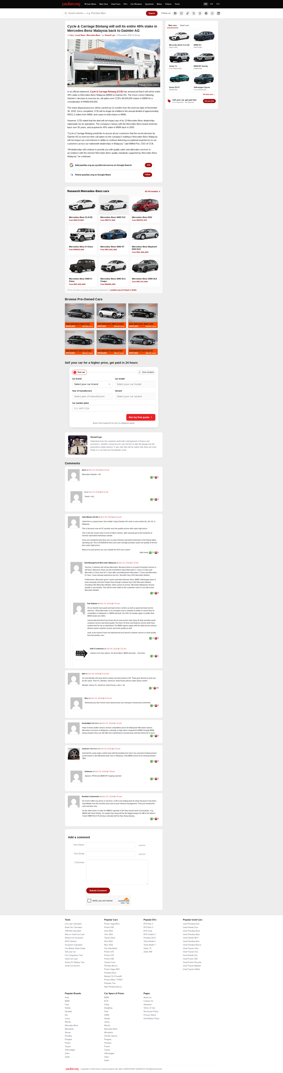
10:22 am (108, 698)
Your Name (78, 844)
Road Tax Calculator (73, 927)
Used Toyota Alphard (192, 966)
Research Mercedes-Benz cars (88, 191)
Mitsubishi (69, 1029)
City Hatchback (110, 948)
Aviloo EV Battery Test (74, 962)
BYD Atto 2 (148, 924)
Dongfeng (108, 1008)
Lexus (67, 1019)
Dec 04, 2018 (112, 649)
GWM (106, 1015)
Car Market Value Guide (75, 948)
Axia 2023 (108, 931)
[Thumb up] (151, 477)
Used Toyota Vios (190, 952)
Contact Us (148, 1001)
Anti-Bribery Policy (151, 1019)
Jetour (107, 1022)
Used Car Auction (72, 966)
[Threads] (200, 13)
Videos (168, 4)
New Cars (103, 4)
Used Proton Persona (192, 962)
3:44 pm (118, 796)
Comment (79, 862)
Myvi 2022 (108, 945)
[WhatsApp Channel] (212, 13)
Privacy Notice (150, 1015)
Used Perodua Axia (191, 924)
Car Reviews (136, 4)
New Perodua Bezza (113, 987)
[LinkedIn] (218, 13)
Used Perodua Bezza (192, 945)
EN (205, 4)
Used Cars (115, 4)
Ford (67, 1005)
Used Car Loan (71, 959)
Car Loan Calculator (73, 924)
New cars (172, 25)
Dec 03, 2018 (94, 470)
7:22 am (123, 649)
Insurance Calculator (73, 945)
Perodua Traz (110, 983)
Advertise (148, 1005)
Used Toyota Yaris (191, 948)
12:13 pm (105, 674)
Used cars (184, 25)
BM (211, 4)
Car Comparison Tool (74, 955)
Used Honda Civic (190, 927)
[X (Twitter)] (193, 13)
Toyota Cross (110, 962)
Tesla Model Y (150, 945)
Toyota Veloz (109, 938)
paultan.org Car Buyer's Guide (123, 290)
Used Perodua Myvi (191, 934)
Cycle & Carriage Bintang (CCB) (106, 91)
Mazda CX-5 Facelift (113, 976)
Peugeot (68, 1039)
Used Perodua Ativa (191, 931)
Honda (67, 1008)
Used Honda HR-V (191, 938)
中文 (218, 4)
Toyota (68, 1046)
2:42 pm (117, 749)
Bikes (159, 4)
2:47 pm (116, 604)
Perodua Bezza (110, 966)
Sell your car (70, 952)
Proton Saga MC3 (111, 924)
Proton (67, 1043)
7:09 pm (111, 771)
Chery (106, 1005)
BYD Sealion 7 (150, 934)
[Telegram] (206, 13)
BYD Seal (148, 931)
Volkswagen (70, 1050)
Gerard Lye (110, 35)
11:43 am (105, 470)
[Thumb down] (156, 477)
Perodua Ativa (110, 973)
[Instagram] (181, 13)
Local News (80, 35)
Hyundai (68, 1011)
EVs (125, 4)
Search (152, 13)
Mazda (68, 1022)
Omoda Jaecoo (110, 1036)
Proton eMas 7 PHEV (113, 980)
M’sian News (90, 4)
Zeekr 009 (148, 952)
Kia (66, 1015)
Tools (177, 4)
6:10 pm (105, 492)
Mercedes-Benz (93, 35)
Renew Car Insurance (74, 938)
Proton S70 (109, 952)
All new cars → (209, 94)
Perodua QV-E (150, 938)
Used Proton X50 (190, 959)
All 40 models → (152, 191)
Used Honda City (190, 955)
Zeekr (67, 1057)
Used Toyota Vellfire (191, 969)
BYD (106, 1001)
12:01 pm (118, 517)
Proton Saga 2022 (112, 969)
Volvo (67, 1053)
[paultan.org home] (71, 4)
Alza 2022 (108, 941)
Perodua (68, 1036)
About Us (148, 998)
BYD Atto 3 (148, 927)
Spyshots (149, 4)
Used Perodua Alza (191, 941)
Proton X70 (109, 955)
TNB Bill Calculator (73, 931)
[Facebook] (175, 13)
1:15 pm (135, 563)
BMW (67, 1001)
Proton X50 (109, 927)
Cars (72, 35)
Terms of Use (149, 1008)
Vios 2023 (108, 934)
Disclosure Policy (151, 1011)
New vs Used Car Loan (74, 934)
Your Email (79, 853)
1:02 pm (118, 723)
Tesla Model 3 (150, 941)
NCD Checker (70, 941)
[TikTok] (187, 13)
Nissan (68, 1033)
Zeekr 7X (147, 948)
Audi (67, 998)
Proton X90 (109, 959)
